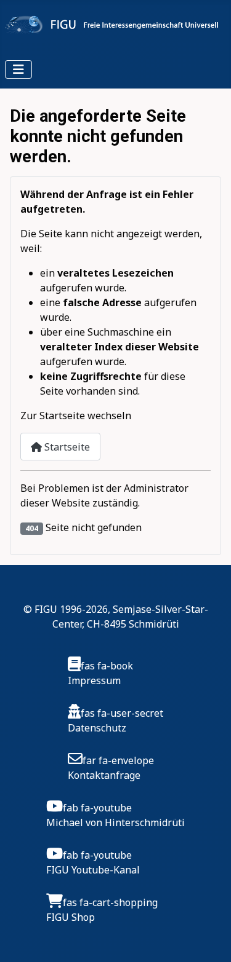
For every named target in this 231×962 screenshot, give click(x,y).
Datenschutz (97, 728)
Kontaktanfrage (104, 775)
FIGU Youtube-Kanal (93, 870)
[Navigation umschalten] (18, 69)
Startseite (66, 447)
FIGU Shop (70, 917)
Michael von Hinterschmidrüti (115, 822)
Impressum (94, 680)
